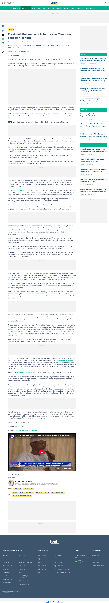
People (82, 154)
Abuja (33, 8)
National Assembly (65, 360)
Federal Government (19, 190)
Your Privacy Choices (56, 602)
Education (83, 63)
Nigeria (16, 8)
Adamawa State (91, 8)
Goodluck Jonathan (24, 373)
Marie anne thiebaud (26, 492)
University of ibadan (42, 492)
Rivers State (41, 8)
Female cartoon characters (22, 496)
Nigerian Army (28, 489)
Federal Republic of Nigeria (26, 430)
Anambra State (69, 8)
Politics (82, 73)
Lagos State (26, 8)
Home (10, 26)
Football (82, 83)
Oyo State (59, 8)
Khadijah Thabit (28, 41)
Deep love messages (57, 492)
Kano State (50, 8)
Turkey (15, 492)
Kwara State (80, 8)
